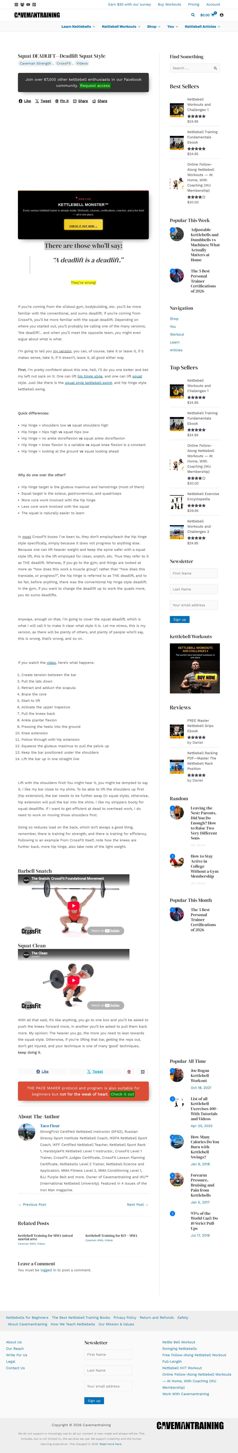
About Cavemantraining (27, 1324)
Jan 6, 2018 (200, 1164)
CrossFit (64, 63)
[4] (177, 1179)
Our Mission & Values (116, 1324)
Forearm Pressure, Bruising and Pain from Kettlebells (202, 1185)
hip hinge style (90, 376)
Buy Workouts (169, 4)
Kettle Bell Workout (178, 1342)
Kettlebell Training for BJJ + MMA (111, 1235)
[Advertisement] (195, 995)
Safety (182, 1317)
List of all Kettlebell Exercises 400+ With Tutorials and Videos (204, 1109)
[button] (193, 15)
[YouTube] (28, 4)
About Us (14, 1342)
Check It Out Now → (83, 226)
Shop (174, 319)
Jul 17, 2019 (200, 1235)
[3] (177, 1141)
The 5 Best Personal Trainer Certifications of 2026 (203, 281)
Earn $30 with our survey (129, 4)
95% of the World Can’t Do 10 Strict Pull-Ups (204, 1220)
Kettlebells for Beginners (27, 1317)
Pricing (193, 4)
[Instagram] (16, 4)
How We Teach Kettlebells (73, 1324)
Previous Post (32, 1204)
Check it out (122, 1094)
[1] (177, 234)
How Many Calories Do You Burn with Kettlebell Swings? (205, 1147)
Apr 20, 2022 (202, 1126)
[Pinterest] (34, 4)
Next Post (137, 1204)
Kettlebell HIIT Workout (182, 1368)
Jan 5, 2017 (200, 1202)
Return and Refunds (157, 1317)
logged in (48, 1270)
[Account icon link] (222, 15)
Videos (82, 63)
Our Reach (15, 1348)
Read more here (110, 1444)
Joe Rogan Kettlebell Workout (200, 1075)
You (173, 326)
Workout (177, 334)
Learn (174, 342)
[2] (177, 275)
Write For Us (16, 1355)
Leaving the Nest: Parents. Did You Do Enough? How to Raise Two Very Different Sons (204, 823)
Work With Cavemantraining (185, 1394)
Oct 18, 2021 (201, 1088)
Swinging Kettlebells (179, 1348)
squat (137, 376)
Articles (176, 350)
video (51, 662)
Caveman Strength (35, 63)
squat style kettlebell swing (88, 383)
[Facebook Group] (22, 4)
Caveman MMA (27, 1243)
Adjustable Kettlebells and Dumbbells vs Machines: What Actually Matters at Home (205, 245)
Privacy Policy (125, 1317)
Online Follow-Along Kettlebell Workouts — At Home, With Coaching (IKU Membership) (196, 1380)
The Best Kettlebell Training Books (81, 1317)
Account (213, 4)
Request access (95, 85)
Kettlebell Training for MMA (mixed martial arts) (45, 1237)
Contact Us (15, 1368)
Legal (10, 1361)
